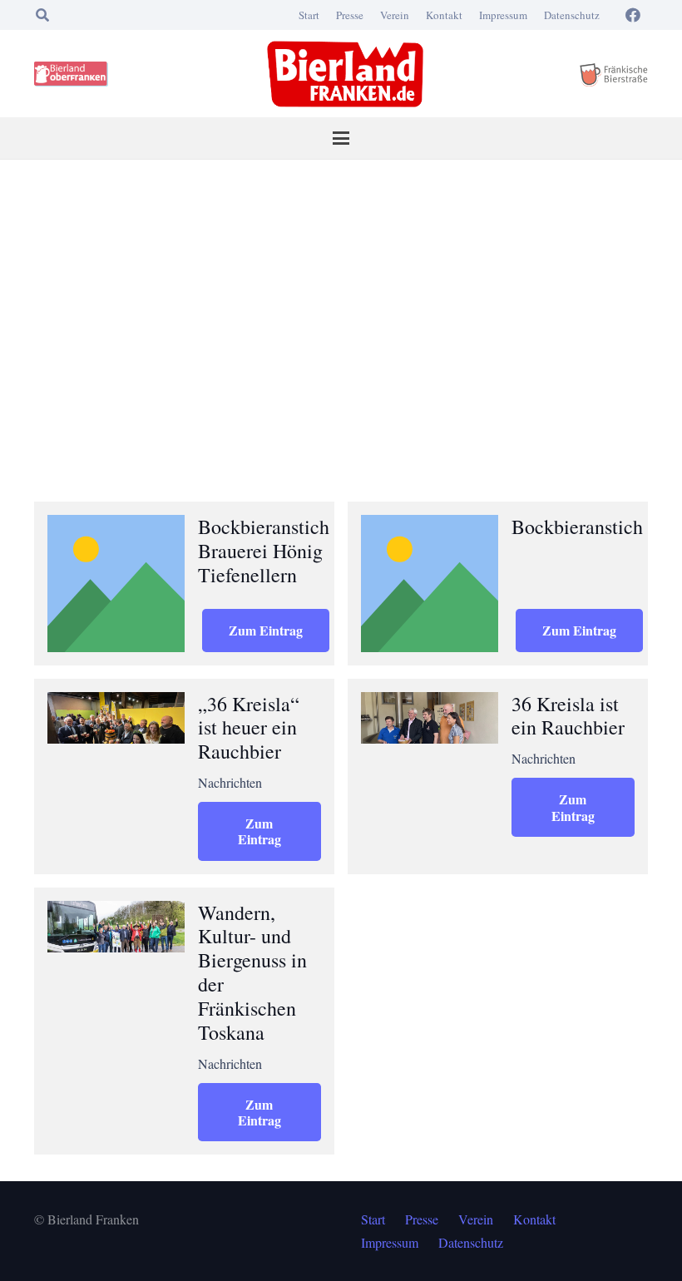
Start (309, 14)
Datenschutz (572, 14)
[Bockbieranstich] (429, 583)
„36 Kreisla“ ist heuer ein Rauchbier (248, 727)
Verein (394, 14)
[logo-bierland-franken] (345, 74)
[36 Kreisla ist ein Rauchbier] (429, 718)
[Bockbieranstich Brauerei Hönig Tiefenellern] (116, 583)
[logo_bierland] (73, 74)
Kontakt (444, 14)
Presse (349, 14)
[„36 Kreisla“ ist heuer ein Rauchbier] (116, 718)
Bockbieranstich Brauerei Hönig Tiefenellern (263, 550)
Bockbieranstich (577, 526)
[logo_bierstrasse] (613, 74)
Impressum (503, 14)
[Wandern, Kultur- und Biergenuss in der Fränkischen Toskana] (116, 926)
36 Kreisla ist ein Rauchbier (568, 715)
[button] (42, 15)
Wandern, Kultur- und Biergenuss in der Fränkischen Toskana (252, 972)
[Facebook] (633, 15)
